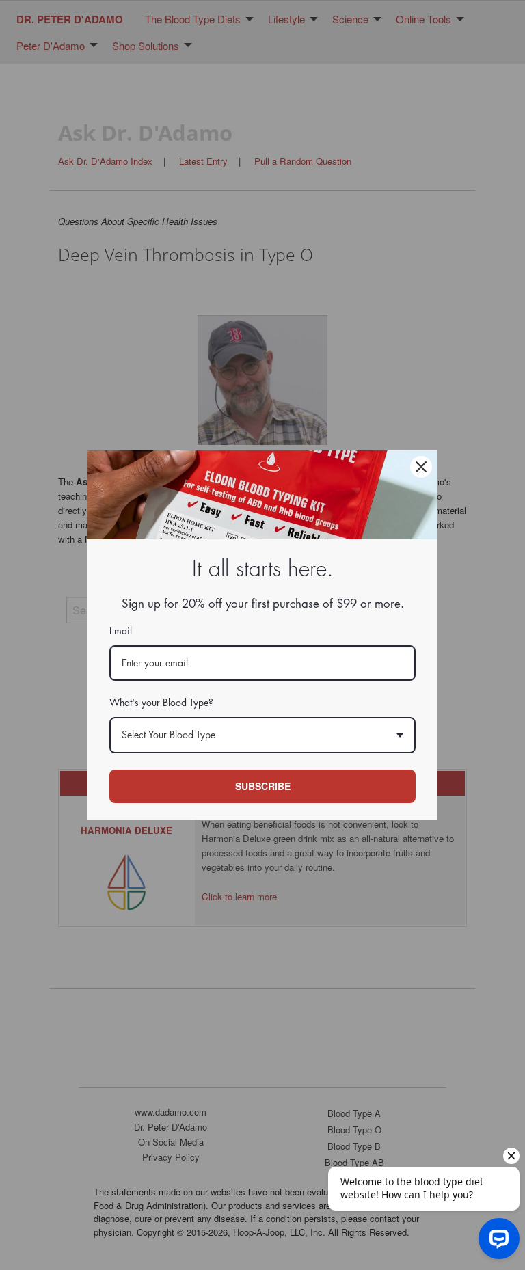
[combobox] (262, 735)
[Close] (421, 466)
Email (120, 631)
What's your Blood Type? (161, 702)
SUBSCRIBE (263, 786)
